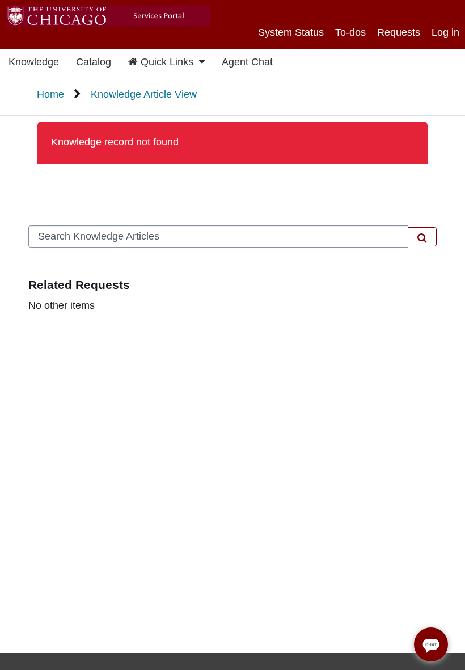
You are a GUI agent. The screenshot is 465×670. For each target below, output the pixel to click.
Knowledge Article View (144, 94)
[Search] (422, 236)
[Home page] (105, 17)
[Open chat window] (431, 644)
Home (50, 94)
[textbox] (218, 236)
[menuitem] (33, 62)
